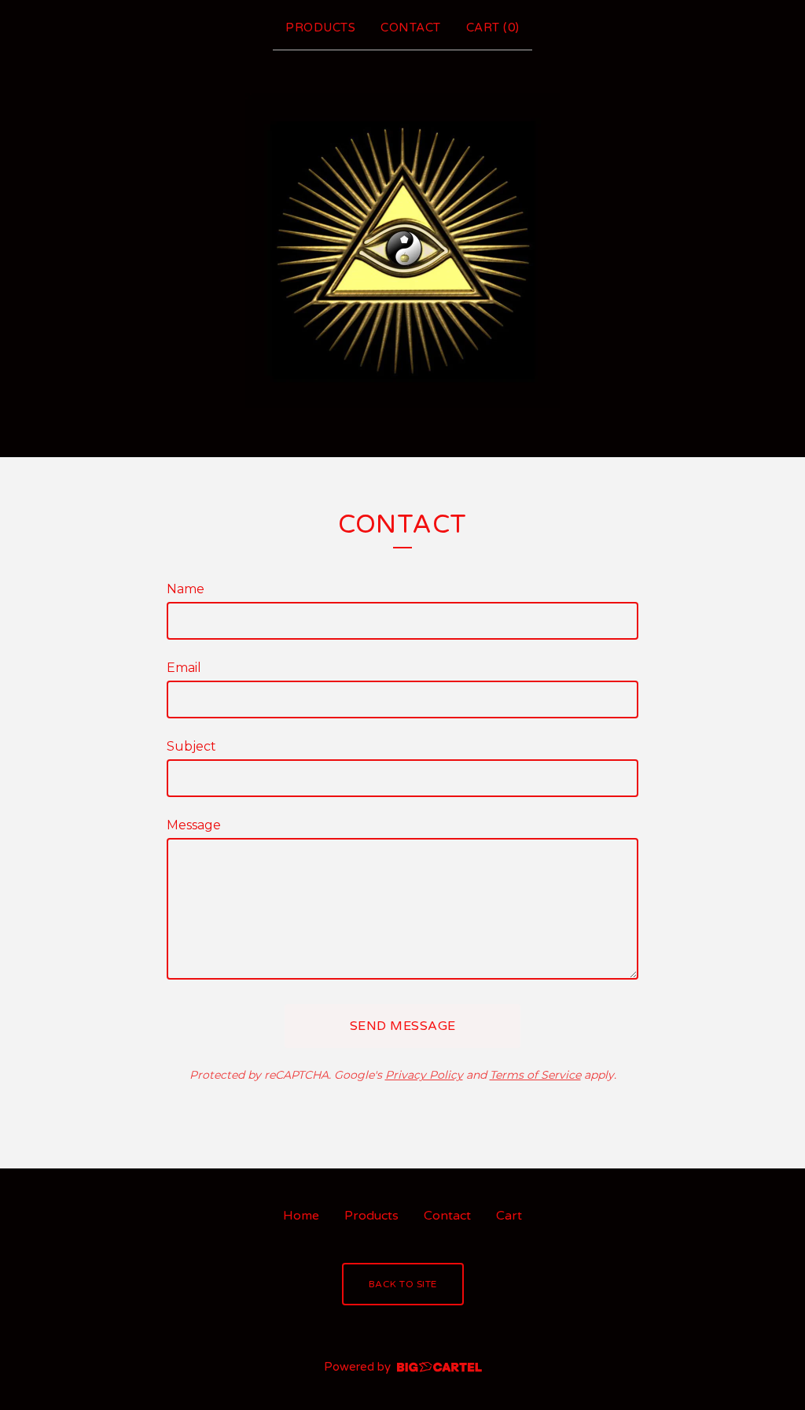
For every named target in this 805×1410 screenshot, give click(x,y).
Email (184, 667)
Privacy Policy (424, 1075)
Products (320, 27)
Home (301, 1216)
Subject (191, 746)
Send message (403, 1026)
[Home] (402, 250)
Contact (410, 27)
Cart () (493, 27)
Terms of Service (535, 1075)
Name (185, 588)
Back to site (403, 1284)
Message (194, 825)
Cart (509, 1216)
